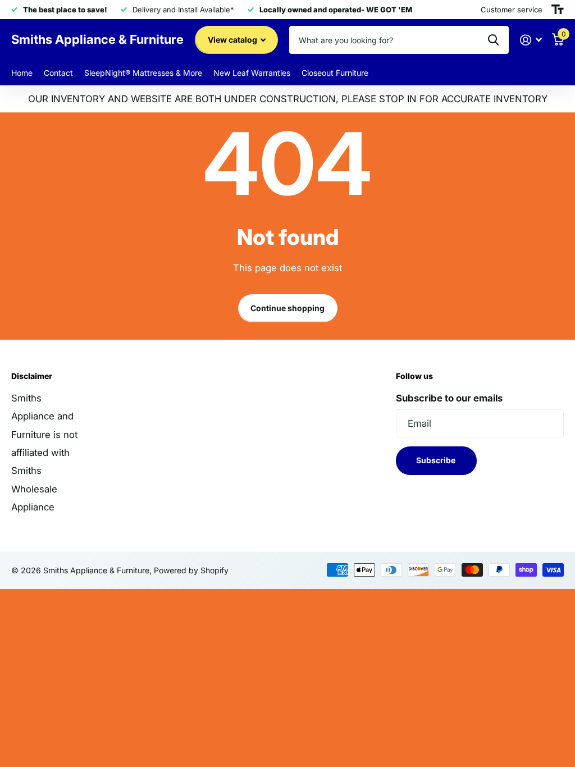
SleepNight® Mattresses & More (143, 72)
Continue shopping (287, 308)
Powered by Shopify (191, 570)
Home (22, 72)
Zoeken (493, 40)
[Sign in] (531, 40)
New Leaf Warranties (251, 72)
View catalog (233, 39)
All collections (335, 73)
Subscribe (436, 460)
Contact (58, 72)
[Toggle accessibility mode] (557, 9)
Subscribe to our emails (449, 398)
